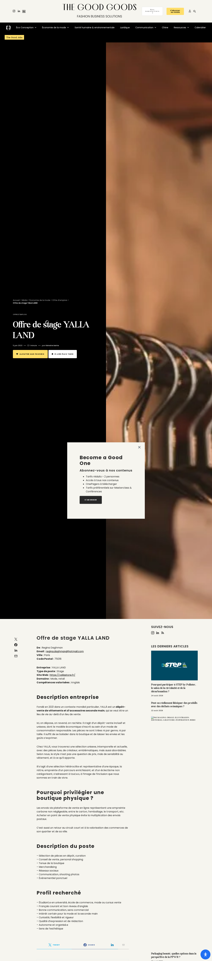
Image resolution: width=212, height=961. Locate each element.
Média (24, 300)
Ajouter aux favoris (32, 354)
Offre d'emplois (59, 300)
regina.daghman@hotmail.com (65, 651)
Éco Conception (25, 27)
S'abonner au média (175, 11)
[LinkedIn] (18, 11)
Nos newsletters (152, 11)
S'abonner (91, 500)
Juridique (125, 27)
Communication (144, 27)
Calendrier (200, 27)
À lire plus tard (63, 354)
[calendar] (23, 11)
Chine (165, 27)
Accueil (16, 300)
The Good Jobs (14, 37)
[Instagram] (13, 11)
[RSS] (162, 632)
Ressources (180, 27)
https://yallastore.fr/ (62, 675)
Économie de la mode (54, 27)
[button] (195, 11)
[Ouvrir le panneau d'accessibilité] (205, 954)
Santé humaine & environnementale (95, 27)
